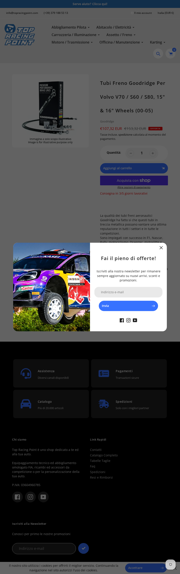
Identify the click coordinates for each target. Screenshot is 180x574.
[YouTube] (135, 320)
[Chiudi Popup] (161, 247)
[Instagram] (128, 320)
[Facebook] (122, 320)
